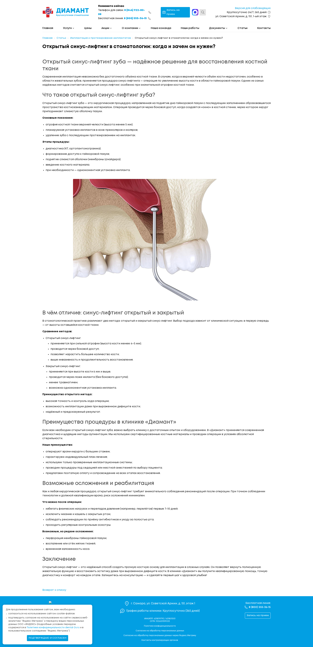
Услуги (67, 28)
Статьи (242, 28)
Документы (217, 28)
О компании (130, 28)
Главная (47, 28)
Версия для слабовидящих (253, 8)
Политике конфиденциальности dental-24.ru (53, 628)
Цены (88, 28)
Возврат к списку (54, 590)
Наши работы (190, 28)
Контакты (264, 28)
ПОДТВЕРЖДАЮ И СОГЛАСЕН (48, 638)
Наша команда (161, 28)
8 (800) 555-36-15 (135, 18)
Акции (105, 28)
